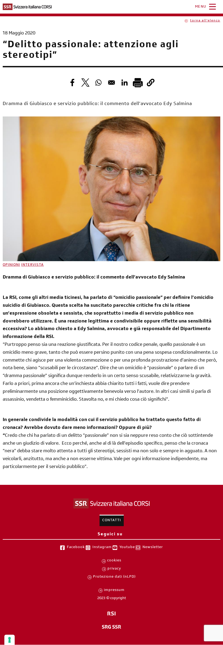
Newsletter (153, 547)
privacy (114, 569)
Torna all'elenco (205, 21)
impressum (114, 590)
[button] (150, 82)
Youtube (127, 547)
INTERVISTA (32, 265)
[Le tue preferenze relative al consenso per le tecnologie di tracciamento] (9, 640)
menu (200, 7)
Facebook (76, 547)
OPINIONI (11, 265)
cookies (114, 561)
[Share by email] (111, 82)
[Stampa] (137, 82)
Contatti (111, 521)
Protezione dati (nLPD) (114, 577)
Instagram (102, 547)
